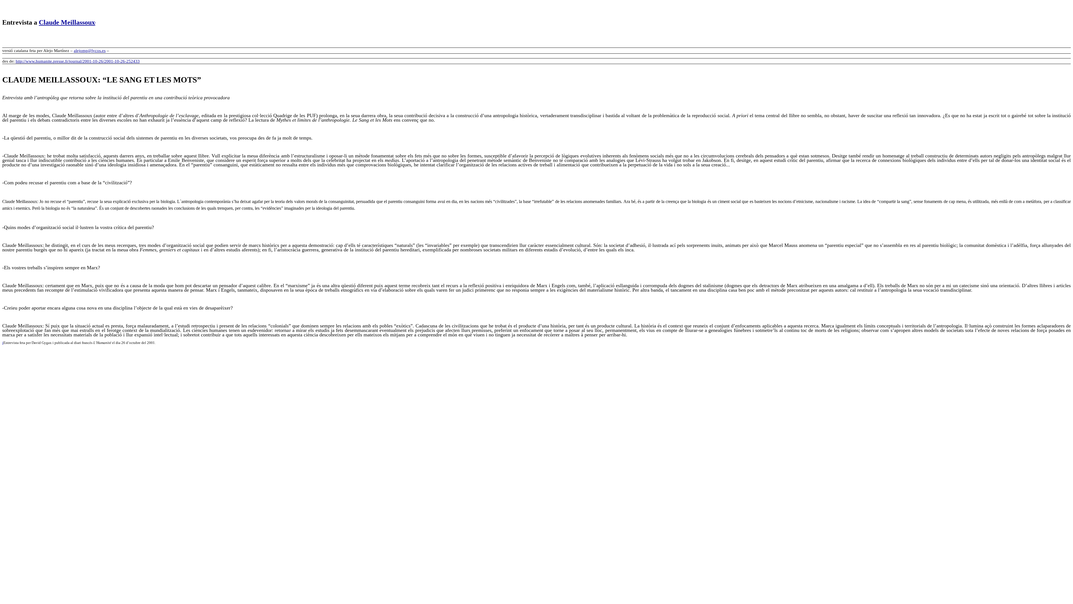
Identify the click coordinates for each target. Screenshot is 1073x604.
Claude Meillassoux (67, 22)
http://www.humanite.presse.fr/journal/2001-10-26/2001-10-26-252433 (78, 61)
